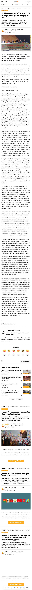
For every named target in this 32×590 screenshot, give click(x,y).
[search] (25, 1)
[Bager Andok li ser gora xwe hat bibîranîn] (27, 385)
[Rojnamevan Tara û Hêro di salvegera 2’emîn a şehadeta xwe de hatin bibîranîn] (27, 392)
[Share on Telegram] (14, 587)
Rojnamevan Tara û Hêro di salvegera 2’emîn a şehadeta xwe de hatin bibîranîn (11, 392)
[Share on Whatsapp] (11, 587)
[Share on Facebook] (5, 587)
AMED (14, 323)
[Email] (17, 587)
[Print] (23, 587)
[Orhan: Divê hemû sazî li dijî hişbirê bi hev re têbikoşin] (27, 372)
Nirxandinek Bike (26, 361)
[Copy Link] (20, 587)
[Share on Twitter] (8, 587)
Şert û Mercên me (14, 339)
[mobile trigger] (2, 1)
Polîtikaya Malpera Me (21, 337)
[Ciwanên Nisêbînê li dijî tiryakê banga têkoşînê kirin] (27, 378)
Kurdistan (4, 10)
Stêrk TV (6, 29)
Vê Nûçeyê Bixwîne (16, 461)
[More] (27, 587)
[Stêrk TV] (16, 1)
